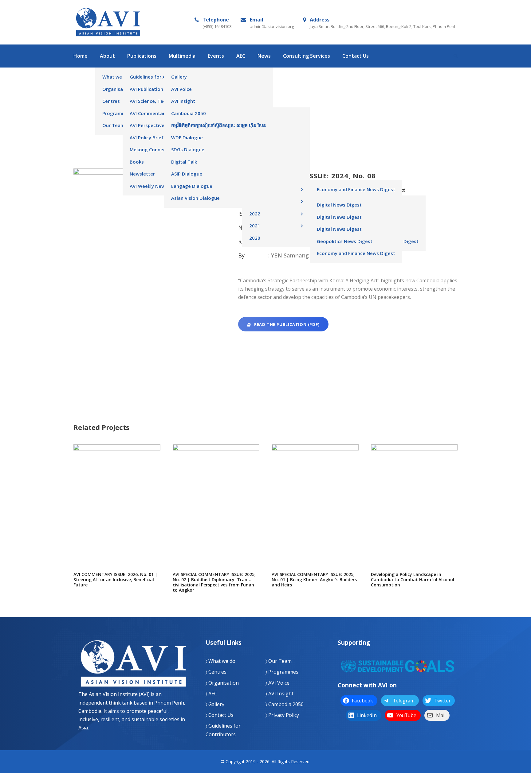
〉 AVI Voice (277, 682)
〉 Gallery (215, 704)
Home (80, 55)
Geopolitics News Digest (344, 241)
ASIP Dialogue (186, 174)
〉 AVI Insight (279, 693)
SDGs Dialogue (187, 149)
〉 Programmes (282, 671)
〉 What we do (220, 661)
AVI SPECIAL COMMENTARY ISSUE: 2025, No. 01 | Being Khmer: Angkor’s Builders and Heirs (315, 532)
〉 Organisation (222, 682)
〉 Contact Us (220, 715)
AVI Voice (181, 89)
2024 (254, 117)
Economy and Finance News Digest (356, 189)
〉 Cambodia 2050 (285, 704)
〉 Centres (216, 671)
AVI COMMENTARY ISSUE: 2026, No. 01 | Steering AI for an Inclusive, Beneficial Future (117, 529)
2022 (254, 153)
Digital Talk (184, 162)
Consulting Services (306, 55)
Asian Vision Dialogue (195, 198)
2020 (254, 177)
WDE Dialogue (187, 137)
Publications (141, 55)
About (107, 55)
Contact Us (355, 55)
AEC (240, 55)
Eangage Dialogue (191, 186)
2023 (254, 129)
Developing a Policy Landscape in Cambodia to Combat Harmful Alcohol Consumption (414, 532)
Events (216, 55)
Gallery (179, 77)
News (264, 55)
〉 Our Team (279, 661)
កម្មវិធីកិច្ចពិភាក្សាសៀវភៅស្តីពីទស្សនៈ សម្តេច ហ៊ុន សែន (218, 125)
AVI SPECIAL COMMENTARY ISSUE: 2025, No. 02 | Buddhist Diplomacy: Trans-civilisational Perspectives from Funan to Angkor (216, 537)
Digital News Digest (339, 205)
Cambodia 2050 (188, 113)
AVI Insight (183, 101)
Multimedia (182, 55)
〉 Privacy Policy (282, 715)
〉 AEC (211, 693)
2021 (254, 165)
